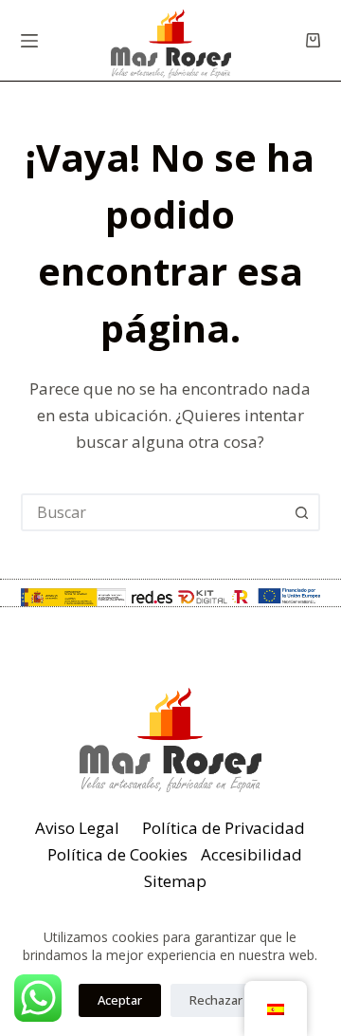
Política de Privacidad (223, 828)
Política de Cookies (117, 854)
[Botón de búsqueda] (301, 512)
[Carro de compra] (313, 40)
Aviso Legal (77, 828)
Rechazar (215, 999)
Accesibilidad (251, 854)
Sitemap (175, 881)
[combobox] (154, 512)
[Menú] (29, 40)
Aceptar (120, 999)
